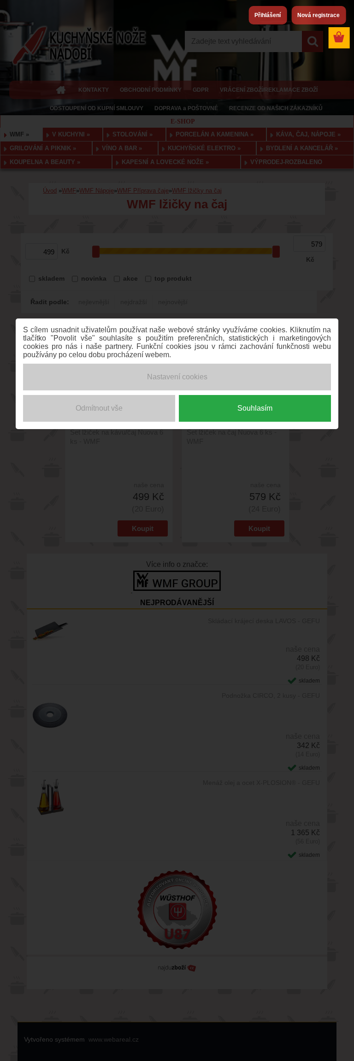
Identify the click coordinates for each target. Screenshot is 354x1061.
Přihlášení (267, 15)
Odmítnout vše (99, 408)
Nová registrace (318, 15)
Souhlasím (254, 408)
